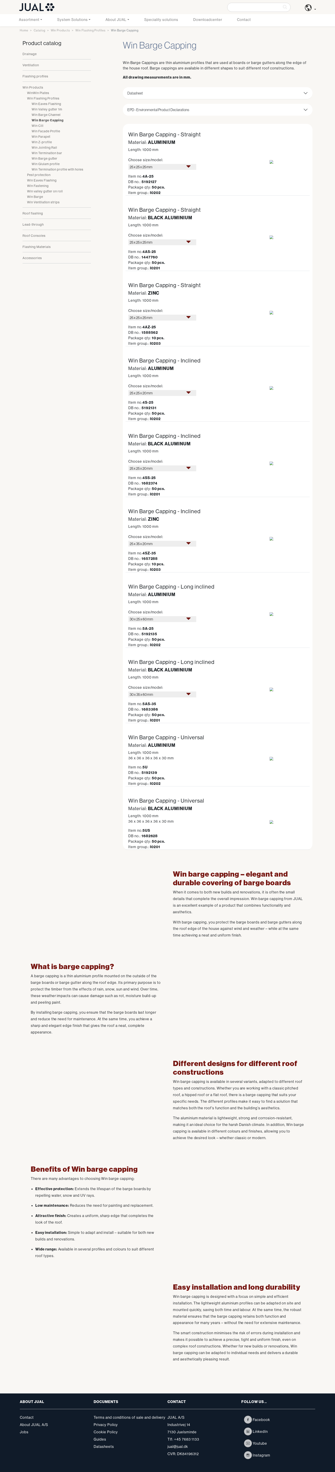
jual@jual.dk (178, 1446)
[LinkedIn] (248, 1431)
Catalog (39, 30)
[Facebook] (248, 1420)
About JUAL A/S (34, 1424)
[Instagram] (248, 1455)
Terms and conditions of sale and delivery (129, 1417)
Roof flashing (33, 213)
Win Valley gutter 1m (47, 109)
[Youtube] (248, 1443)
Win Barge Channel (46, 115)
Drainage (30, 54)
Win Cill (38, 126)
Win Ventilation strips (43, 202)
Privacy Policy (106, 1424)
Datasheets (104, 1446)
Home (24, 30)
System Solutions (72, 19)
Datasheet (135, 93)
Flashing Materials (37, 247)
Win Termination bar (47, 153)
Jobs (24, 1432)
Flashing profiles (35, 76)
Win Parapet (41, 137)
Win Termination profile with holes (57, 169)
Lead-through (33, 224)
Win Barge (35, 197)
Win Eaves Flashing (46, 104)
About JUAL (116, 19)
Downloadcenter (207, 19)
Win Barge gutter (44, 158)
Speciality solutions (161, 19)
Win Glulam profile (46, 164)
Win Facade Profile (46, 131)
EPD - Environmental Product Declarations (158, 109)
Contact (244, 19)
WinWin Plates (38, 93)
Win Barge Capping (48, 120)
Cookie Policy (106, 1432)
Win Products (60, 30)
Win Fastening (38, 186)
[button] (310, 9)
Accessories (32, 258)
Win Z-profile (42, 142)
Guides (100, 1439)
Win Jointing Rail (44, 147)
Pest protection (39, 175)
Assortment (29, 19)
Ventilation (31, 65)
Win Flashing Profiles (90, 30)
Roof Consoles (34, 236)
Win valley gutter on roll (45, 191)
